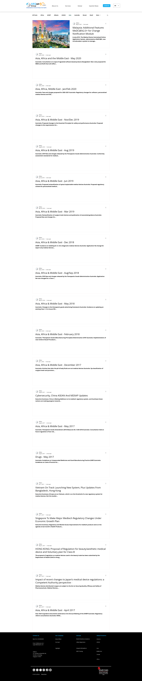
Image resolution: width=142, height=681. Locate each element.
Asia (70, 15)
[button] (107, 15)
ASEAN (63, 15)
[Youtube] (50, 670)
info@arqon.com (39, 643)
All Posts (34, 15)
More (97, 15)
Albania (56, 15)
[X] (40, 670)
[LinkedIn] (34, 670)
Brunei (85, 15)
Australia (77, 15)
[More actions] (106, 24)
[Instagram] (44, 670)
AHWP (49, 15)
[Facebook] (47, 670)
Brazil (91, 15)
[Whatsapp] (37, 670)
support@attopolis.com (38, 644)
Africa (42, 15)
